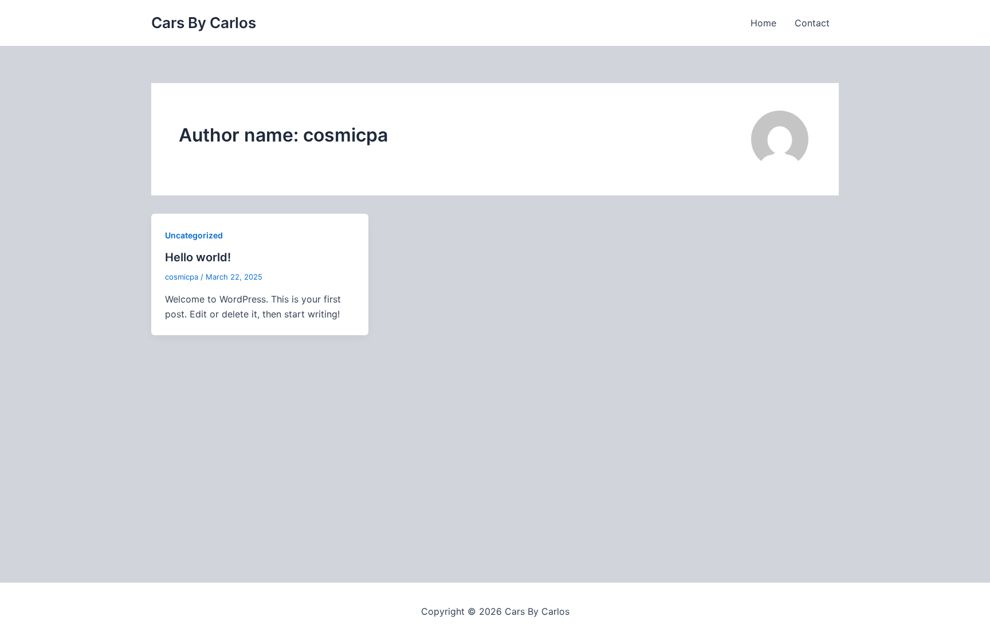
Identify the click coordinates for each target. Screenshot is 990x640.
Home (763, 23)
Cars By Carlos (203, 23)
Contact (812, 23)
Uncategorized (194, 235)
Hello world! (198, 257)
